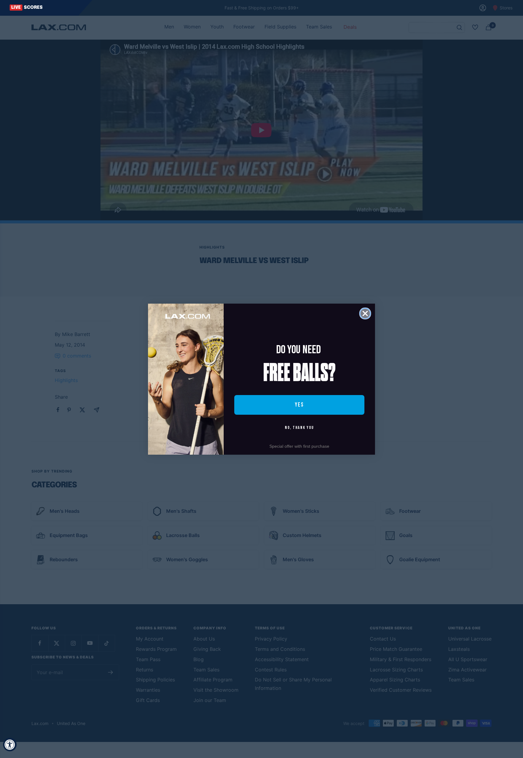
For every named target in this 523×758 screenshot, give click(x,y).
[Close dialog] (365, 313)
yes (299, 404)
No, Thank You (299, 427)
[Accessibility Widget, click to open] (10, 744)
